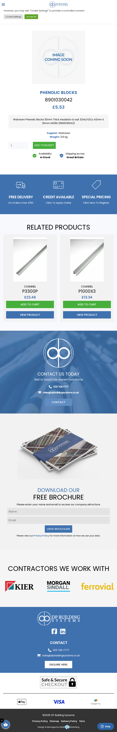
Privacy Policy (41, 535)
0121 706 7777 (60, 386)
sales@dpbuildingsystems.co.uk (61, 392)
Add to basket (44, 145)
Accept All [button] (31, 16)
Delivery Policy (69, 721)
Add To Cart (30, 304)
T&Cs (82, 721)
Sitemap (54, 721)
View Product (30, 315)
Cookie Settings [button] (13, 16)
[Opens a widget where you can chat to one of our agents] (105, 726)
